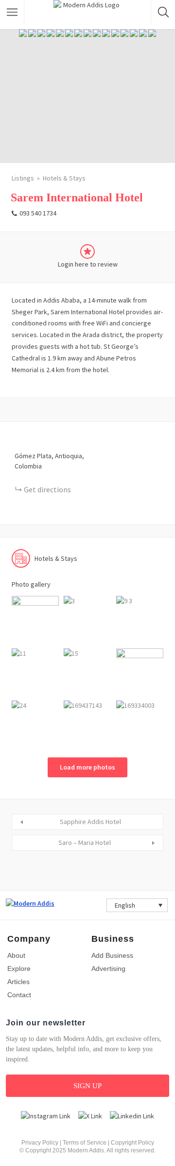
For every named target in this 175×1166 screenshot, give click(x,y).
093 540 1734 (37, 213)
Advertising (108, 968)
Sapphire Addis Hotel (90, 821)
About (16, 955)
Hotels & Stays (64, 178)
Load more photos (87, 767)
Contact (19, 995)
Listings (23, 178)
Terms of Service (84, 1142)
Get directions (47, 489)
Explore (19, 968)
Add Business (112, 955)
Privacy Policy (39, 1142)
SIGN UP (87, 1086)
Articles (18, 982)
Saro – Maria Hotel (84, 842)
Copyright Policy (132, 1142)
